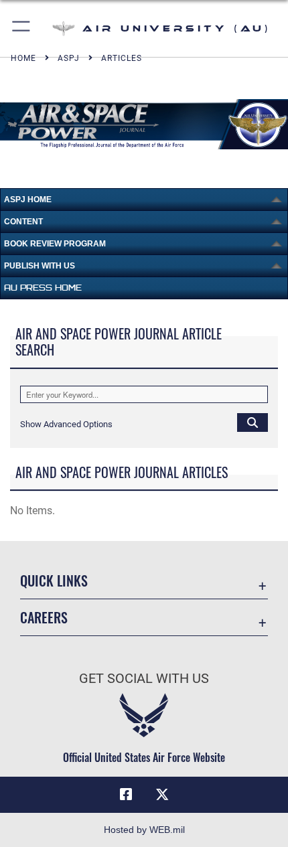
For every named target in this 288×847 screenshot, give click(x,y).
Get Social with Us (144, 678)
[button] (22, 28)
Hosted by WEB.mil (144, 829)
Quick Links (54, 581)
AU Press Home (43, 288)
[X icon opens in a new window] (162, 795)
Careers (44, 617)
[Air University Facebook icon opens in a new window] (126, 795)
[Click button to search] (252, 422)
